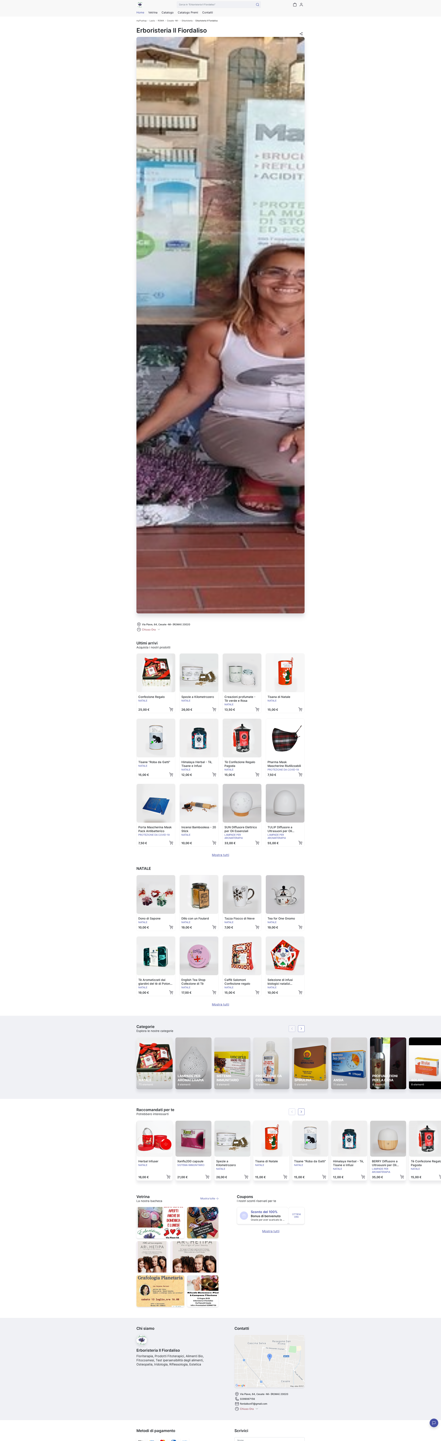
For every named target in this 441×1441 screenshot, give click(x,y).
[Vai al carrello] (294, 4)
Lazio (152, 20)
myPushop (141, 20)
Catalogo (168, 12)
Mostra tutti (220, 855)
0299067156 (247, 1398)
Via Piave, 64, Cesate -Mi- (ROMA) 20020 (166, 624)
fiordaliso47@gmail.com (253, 1403)
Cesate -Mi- (173, 20)
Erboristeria (187, 20)
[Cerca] (257, 4)
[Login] (301, 4)
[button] (301, 35)
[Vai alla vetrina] (160, 1222)
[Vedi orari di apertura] (158, 630)
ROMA (161, 20)
